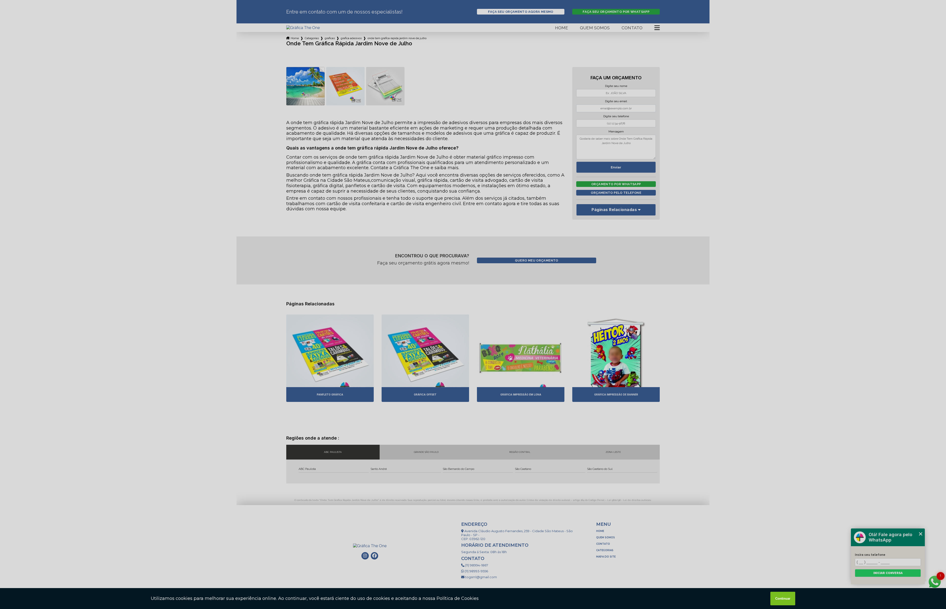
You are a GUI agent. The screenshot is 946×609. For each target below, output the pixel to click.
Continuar (782, 598)
